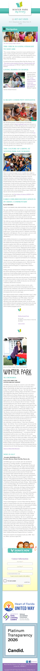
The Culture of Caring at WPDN (22, 194)
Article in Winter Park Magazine (11, 448)
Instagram (34, 661)
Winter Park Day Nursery (20, 8)
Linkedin (27, 662)
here (34, 132)
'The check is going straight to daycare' (11, 43)
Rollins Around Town (23, 316)
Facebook (30, 662)
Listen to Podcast (21, 323)
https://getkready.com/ (20, 124)
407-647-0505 (21, 19)
